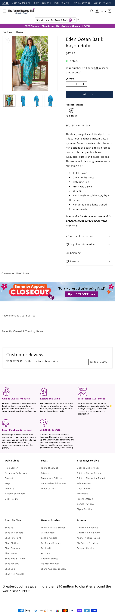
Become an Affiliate (15, 493)
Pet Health (46, 548)
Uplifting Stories (49, 558)
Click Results (11, 498)
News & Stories (81, 2)
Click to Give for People (89, 472)
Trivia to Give (84, 483)
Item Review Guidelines (53, 483)
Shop (5, 2)
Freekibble (82, 493)
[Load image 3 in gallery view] (37, 101)
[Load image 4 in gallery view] (50, 101)
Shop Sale (10, 568)
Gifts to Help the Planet (89, 532)
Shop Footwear (13, 548)
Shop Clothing (12, 542)
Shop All (9, 527)
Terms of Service (49, 467)
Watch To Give (102, 2)
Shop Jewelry (12, 563)
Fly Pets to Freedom (87, 542)
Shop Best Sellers (14, 532)
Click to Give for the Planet (91, 478)
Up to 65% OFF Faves (81, 294)
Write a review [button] (98, 362)
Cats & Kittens (48, 532)
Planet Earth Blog (50, 563)
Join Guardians (21, 2)
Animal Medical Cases (88, 537)
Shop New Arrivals (14, 573)
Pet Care (45, 553)
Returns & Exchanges (16, 472)
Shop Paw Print (13, 537)
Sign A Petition (84, 509)
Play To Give (61, 2)
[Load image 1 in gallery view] (9, 101)
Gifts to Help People (87, 527)
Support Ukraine (85, 548)
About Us (9, 488)
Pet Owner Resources (52, 542)
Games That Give (85, 503)
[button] (4, 11)
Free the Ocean (85, 498)
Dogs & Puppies (49, 537)
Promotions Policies (51, 478)
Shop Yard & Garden (15, 558)
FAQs (7, 483)
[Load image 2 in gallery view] (23, 101)
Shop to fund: (52, 20)
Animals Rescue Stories (53, 527)
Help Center (11, 467)
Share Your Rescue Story (53, 568)
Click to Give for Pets (88, 467)
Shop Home (11, 553)
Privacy (45, 472)
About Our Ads (48, 488)
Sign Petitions (42, 2)
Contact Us (10, 478)
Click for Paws (84, 488)
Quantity (70, 78)
